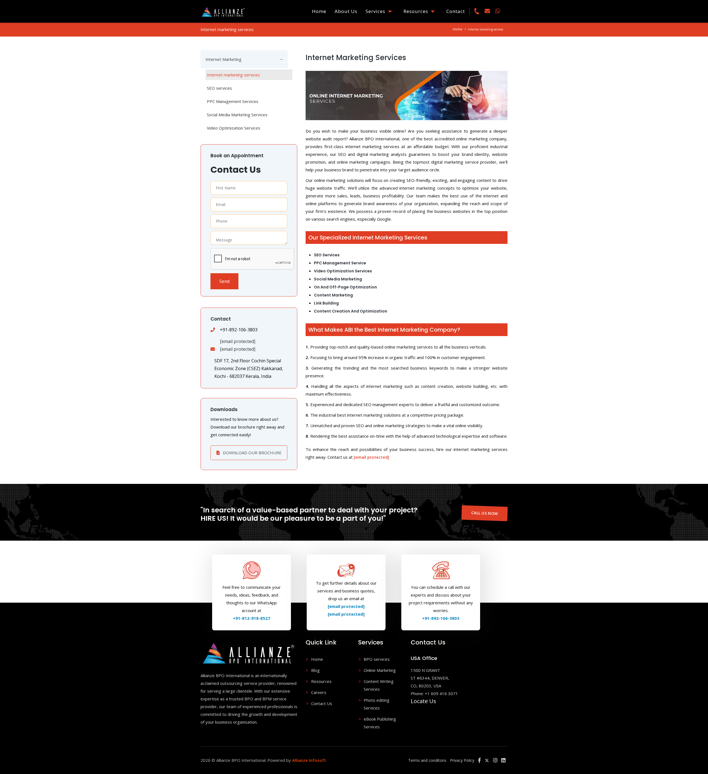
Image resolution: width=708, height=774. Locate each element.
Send (224, 281)
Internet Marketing (223, 59)
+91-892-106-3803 (440, 618)
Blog (315, 670)
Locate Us (423, 701)
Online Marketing (380, 670)
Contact (455, 11)
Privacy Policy (462, 760)
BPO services (377, 659)
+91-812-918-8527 (251, 618)
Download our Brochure (252, 452)
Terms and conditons (427, 760)
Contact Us (321, 703)
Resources (417, 11)
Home (319, 11)
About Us (346, 11)
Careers (318, 692)
